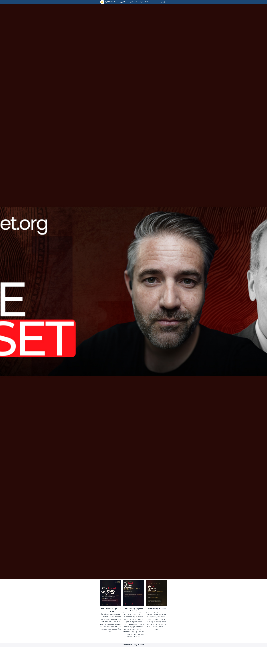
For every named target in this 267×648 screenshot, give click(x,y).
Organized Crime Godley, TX (110, 2)
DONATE (153, 2)
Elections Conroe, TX (134, 2)
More (157, 2)
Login (161, 2)
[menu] (135, 2)
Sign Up (164, 2)
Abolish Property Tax (144, 2)
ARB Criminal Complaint (122, 2)
